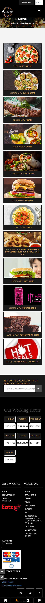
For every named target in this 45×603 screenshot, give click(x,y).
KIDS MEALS (29, 526)
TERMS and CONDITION (6, 499)
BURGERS (28, 509)
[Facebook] (39, 593)
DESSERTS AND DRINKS (30, 534)
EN (38, 2)
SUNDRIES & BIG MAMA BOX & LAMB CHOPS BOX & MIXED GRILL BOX (33, 519)
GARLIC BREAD (30, 495)
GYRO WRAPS (30, 505)
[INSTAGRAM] (20, 593)
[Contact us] (27, 600)
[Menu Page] (5, 600)
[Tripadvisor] (30, 593)
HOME (4, 491)
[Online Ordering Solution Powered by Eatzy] (11, 507)
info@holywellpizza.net (12, 585)
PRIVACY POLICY (8, 495)
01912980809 (8, 582)
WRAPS (27, 502)
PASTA (27, 512)
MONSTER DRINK (31, 530)
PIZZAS (27, 491)
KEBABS (28, 498)
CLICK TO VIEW (22, 66)
